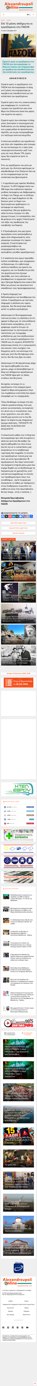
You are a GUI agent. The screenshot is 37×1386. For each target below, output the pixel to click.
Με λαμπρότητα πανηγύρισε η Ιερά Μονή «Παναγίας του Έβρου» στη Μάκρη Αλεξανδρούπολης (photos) (17, 556)
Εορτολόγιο (10, 1308)
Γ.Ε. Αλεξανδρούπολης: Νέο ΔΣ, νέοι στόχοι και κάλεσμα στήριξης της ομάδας (18, 578)
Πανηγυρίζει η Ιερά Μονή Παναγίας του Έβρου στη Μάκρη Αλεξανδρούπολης (16, 1096)
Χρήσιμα (10, 1311)
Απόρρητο (26, 1311)
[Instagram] (17, 1327)
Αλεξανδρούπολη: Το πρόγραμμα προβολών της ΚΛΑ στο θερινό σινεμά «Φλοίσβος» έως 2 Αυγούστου (17, 1071)
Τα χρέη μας (10, 1164)
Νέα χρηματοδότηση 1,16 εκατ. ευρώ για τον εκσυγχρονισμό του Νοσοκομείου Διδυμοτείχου (22, 1009)
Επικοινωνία (26, 1314)
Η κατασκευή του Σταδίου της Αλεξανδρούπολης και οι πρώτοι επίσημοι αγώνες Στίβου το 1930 (20, 944)
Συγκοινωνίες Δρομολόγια (26, 1304)
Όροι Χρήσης (10, 1314)
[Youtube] (27, 1327)
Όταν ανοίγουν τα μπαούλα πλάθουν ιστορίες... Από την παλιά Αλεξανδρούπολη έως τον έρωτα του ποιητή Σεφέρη (18, 661)
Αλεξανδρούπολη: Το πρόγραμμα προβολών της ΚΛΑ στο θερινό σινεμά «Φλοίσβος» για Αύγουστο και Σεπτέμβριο (17, 1049)
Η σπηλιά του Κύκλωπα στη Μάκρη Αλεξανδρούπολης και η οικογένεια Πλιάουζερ (15, 640)
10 (6, 1241)
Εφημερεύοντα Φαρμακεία (10, 1304)
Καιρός (26, 1301)
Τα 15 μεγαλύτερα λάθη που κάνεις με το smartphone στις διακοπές (18, 1140)
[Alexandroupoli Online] (18, 10)
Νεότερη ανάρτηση (18, 523)
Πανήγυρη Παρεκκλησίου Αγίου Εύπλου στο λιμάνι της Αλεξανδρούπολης (18, 1228)
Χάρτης (26, 1308)
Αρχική (2, 20)
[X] (8, 1327)
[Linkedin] (13, 1327)
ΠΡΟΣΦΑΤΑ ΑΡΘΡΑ (11, 889)
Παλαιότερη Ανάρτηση (18, 528)
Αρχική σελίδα (18, 533)
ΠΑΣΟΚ (8, 20)
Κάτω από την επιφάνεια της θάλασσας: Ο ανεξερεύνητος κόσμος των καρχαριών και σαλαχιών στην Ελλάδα (18, 598)
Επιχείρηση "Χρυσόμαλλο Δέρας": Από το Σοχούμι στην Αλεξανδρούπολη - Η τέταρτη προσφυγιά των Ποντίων (18, 619)
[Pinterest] (22, 1327)
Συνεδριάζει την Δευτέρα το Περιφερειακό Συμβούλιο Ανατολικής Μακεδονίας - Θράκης (21, 933)
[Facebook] (3, 1327)
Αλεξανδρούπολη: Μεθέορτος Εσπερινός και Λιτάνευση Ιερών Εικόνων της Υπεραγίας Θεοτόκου (21, 969)
